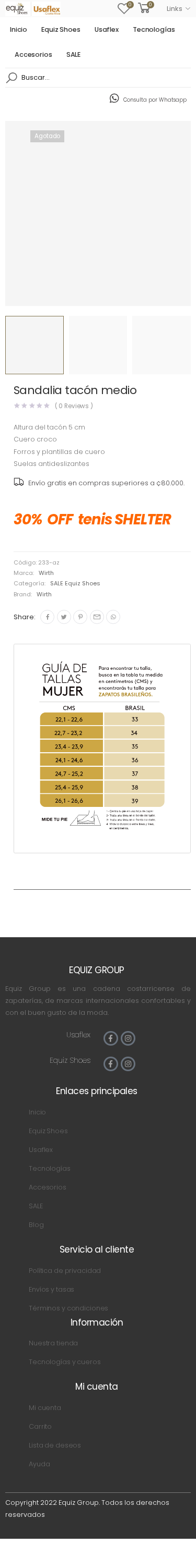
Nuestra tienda (53, 1343)
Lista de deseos (55, 1445)
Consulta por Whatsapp (155, 100)
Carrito (40, 1426)
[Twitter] (64, 617)
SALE (73, 54)
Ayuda (39, 1464)
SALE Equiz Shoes (75, 583)
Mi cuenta (45, 1407)
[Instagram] (128, 1038)
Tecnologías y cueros (64, 1361)
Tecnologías (154, 29)
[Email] (97, 617)
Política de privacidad (65, 1270)
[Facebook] (47, 617)
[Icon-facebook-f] (110, 1038)
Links (174, 9)
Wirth (46, 573)
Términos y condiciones (68, 1308)
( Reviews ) (74, 406)
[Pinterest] (80, 617)
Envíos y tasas (51, 1289)
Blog (36, 1224)
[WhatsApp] (113, 617)
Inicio (18, 29)
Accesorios (33, 54)
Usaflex (107, 29)
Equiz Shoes (60, 29)
